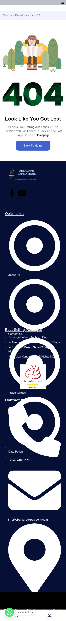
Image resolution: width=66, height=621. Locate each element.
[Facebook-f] (12, 193)
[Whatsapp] (9, 612)
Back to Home (33, 145)
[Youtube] (22, 193)
